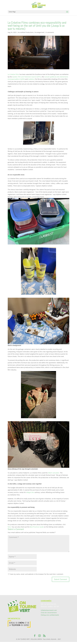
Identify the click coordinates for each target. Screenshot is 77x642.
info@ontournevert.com (49, 610)
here (9, 527)
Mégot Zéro (30, 492)
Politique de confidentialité (50, 615)
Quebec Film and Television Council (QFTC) (26, 77)
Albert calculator (53, 473)
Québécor (31, 79)
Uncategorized (39, 32)
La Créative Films (13, 74)
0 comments (50, 32)
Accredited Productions (26, 32)
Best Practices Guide (37, 527)
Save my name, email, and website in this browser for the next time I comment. (36, 574)
